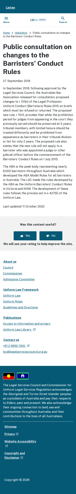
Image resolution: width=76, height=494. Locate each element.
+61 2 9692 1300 (16, 346)
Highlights (21, 32)
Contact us (11, 340)
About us (9, 261)
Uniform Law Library (19, 329)
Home (6, 32)
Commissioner (13, 273)
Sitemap (10, 426)
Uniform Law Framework (21, 289)
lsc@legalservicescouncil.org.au (25, 352)
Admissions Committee (18, 279)
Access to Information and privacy (27, 323)
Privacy (11, 434)
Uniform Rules (13, 301)
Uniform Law (11, 295)
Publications (12, 318)
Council (8, 267)
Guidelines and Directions (20, 307)
